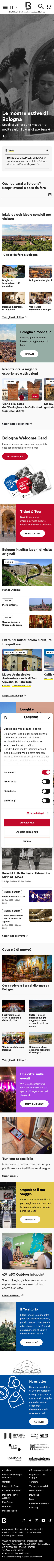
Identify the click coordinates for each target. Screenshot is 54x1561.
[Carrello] (48, 6)
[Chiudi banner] (49, 718)
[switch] (46, 781)
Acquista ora (15, 456)
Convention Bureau (11, 1490)
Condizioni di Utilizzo (11, 1532)
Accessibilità (35, 1529)
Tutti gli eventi (34, 1103)
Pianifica (30, 1219)
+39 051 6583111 (17, 1550)
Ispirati (29, 353)
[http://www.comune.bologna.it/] (15, 1461)
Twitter (37, 1520)
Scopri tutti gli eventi (13, 935)
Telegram (50, 1520)
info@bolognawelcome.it (18, 1553)
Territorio (33, 1481)
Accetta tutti (27, 822)
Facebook (30, 1520)
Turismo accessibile (39, 1486)
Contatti (6, 1481)
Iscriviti (39, 1421)
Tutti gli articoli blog (13, 317)
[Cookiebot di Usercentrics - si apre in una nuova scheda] (27, 718)
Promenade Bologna (39, 1503)
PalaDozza (7, 1501)
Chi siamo (7, 1470)
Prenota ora (32, 533)
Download (34, 1494)
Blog (31, 1499)
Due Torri (6, 1506)
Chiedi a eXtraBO (11, 1295)
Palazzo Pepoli (9, 1510)
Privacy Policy (8, 1529)
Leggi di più (31, 1342)
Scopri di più (9, 1175)
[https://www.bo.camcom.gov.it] (39, 1450)
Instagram (23, 1520)
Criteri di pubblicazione (12, 1535)
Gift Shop (34, 1507)
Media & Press (36, 1490)
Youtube (43, 1520)
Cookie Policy (22, 1529)
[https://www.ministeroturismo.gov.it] (15, 1438)
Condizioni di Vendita (31, 1532)
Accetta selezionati (27, 832)
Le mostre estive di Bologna (25, 116)
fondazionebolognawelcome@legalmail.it (24, 1556)
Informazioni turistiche (40, 1470)
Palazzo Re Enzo (10, 1486)
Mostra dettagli (35, 813)
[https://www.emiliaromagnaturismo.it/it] (39, 1461)
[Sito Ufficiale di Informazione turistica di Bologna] (28, 6)
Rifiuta (27, 841)
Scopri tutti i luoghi (12, 695)
